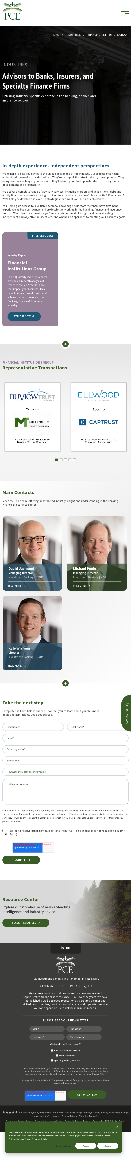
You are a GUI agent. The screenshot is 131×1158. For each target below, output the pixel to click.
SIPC (96, 978)
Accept (86, 1146)
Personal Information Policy (49, 1121)
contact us (126, 716)
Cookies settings (63, 1146)
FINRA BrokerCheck (115, 1121)
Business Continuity (93, 1121)
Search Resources (24, 923)
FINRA (86, 978)
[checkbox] (65, 1054)
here (74, 1083)
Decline (107, 1146)
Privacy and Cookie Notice (19, 1121)
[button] (56, 460)
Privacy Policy (99, 1074)
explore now (22, 316)
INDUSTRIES (73, 35)
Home (55, 35)
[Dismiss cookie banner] (117, 1127)
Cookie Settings (73, 1121)
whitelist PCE (47, 1080)
